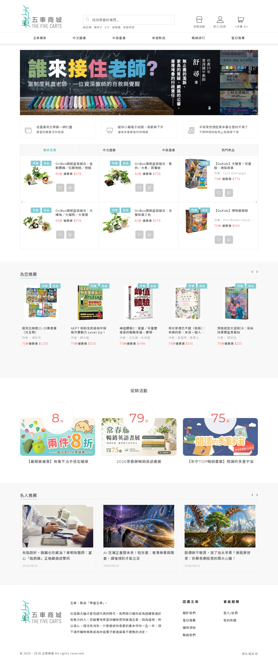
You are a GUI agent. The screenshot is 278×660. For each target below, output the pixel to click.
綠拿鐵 (116, 27)
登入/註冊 (230, 613)
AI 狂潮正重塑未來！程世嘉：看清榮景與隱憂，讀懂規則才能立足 (138, 556)
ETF (107, 27)
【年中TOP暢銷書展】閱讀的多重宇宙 (220, 461)
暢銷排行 (198, 38)
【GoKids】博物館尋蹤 (231, 211)
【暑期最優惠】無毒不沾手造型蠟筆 (58, 461)
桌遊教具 (158, 38)
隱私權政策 (250, 654)
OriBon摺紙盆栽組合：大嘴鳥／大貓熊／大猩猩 (74, 213)
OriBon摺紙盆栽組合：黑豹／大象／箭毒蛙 (153, 166)
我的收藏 (229, 620)
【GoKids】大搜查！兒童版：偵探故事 (232, 166)
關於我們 (189, 613)
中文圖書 (79, 38)
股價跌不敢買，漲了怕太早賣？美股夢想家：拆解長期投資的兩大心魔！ (218, 556)
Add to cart (70, 188)
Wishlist (60, 188)
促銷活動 (199, 26)
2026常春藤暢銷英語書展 (139, 461)
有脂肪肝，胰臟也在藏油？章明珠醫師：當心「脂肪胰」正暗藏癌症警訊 (57, 556)
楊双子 (98, 27)
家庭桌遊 (129, 27)
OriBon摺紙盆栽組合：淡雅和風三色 (153, 213)
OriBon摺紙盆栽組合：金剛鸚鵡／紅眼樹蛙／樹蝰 (74, 166)
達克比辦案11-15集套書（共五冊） (39, 330)
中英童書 (119, 38)
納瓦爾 (87, 27)
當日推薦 (238, 38)
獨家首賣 (49, 150)
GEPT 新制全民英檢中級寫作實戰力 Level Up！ (88, 330)
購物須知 (189, 627)
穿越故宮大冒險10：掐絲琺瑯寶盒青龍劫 (235, 330)
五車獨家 (40, 38)
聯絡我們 (189, 635)
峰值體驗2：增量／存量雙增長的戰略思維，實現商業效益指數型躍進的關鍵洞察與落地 (138, 330)
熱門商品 (228, 150)
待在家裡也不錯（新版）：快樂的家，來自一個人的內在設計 (187, 330)
